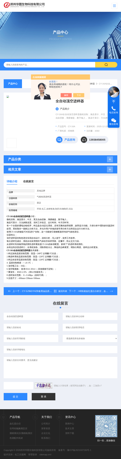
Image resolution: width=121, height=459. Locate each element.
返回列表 (62, 291)
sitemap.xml (45, 454)
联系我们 (45, 438)
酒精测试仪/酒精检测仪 (21, 433)
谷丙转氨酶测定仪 (18, 428)
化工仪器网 (20, 454)
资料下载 (69, 433)
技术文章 (69, 428)
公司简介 (45, 423)
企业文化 (45, 433)
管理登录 (32, 454)
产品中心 (13, 83)
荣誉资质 (45, 428)
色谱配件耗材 (16, 438)
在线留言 (28, 181)
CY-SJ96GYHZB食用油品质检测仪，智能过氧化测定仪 (49, 291)
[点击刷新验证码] (43, 386)
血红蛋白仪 (15, 423)
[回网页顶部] (113, 102)
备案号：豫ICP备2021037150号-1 (74, 450)
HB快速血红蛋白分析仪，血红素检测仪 (97, 291)
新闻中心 (69, 423)
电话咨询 (113, 112)
